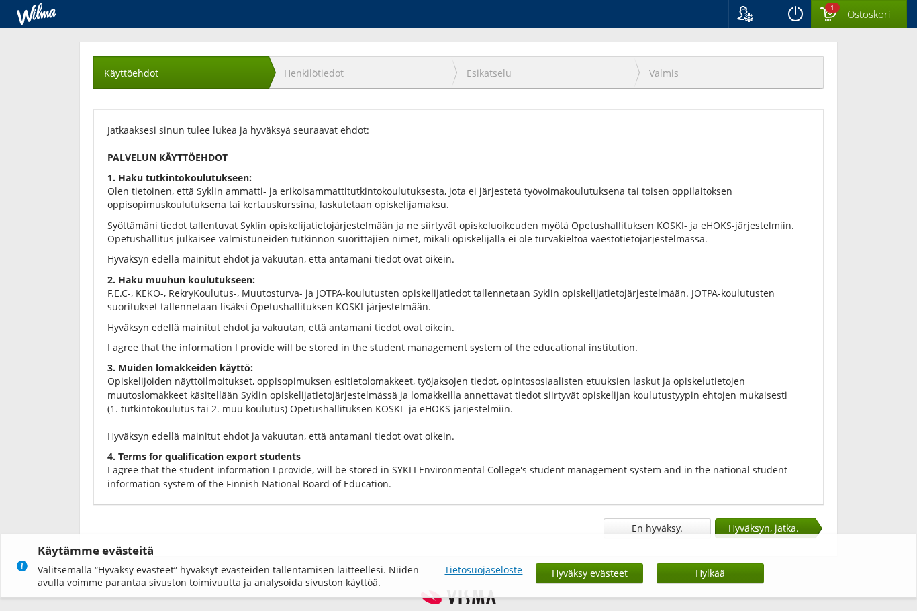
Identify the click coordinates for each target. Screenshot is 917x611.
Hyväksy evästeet (590, 573)
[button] (753, 14)
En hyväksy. (657, 528)
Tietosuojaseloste (483, 569)
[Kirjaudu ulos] (795, 14)
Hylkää (710, 573)
